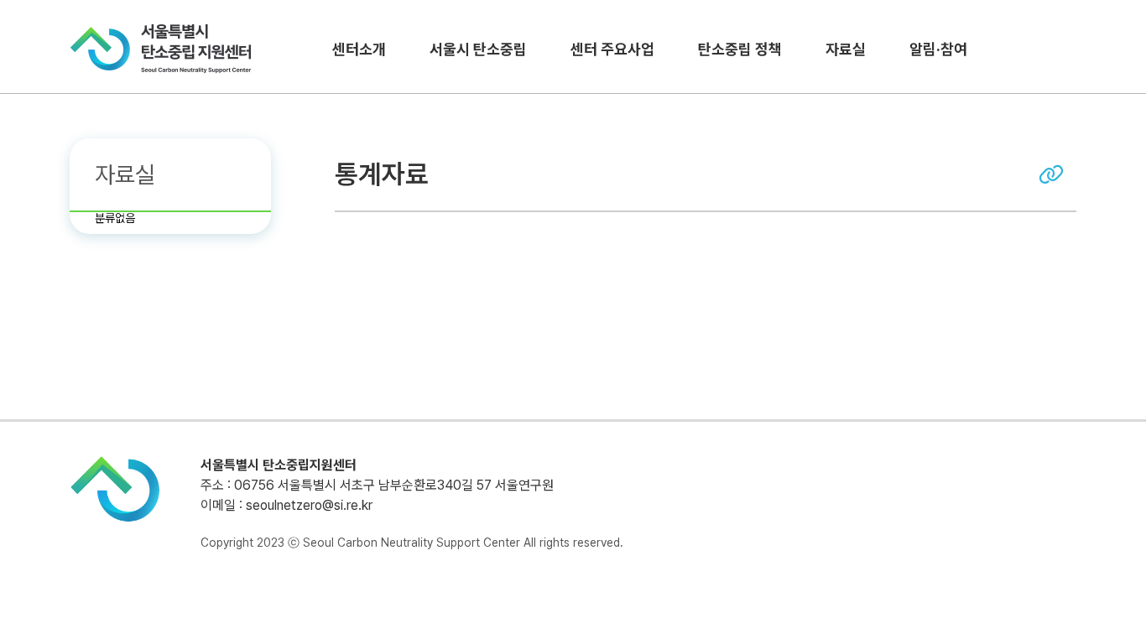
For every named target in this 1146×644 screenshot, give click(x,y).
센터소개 (359, 49)
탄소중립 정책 (740, 49)
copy (1051, 174)
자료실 (846, 49)
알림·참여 (938, 49)
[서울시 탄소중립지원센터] (161, 48)
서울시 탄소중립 (478, 49)
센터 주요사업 (612, 49)
